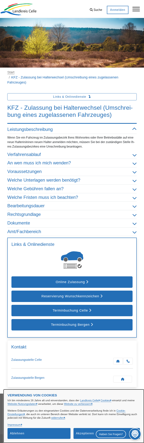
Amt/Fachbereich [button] (24, 231)
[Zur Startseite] (18, 9)
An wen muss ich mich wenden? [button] (39, 162)
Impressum (14, 424)
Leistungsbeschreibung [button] (30, 129)
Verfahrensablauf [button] (24, 154)
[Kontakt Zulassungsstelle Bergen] (122, 379)
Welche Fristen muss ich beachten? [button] (42, 197)
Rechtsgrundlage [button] (24, 214)
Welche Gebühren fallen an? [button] (35, 188)
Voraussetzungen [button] (24, 171)
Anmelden (117, 9)
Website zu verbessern (77, 403)
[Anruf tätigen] (128, 361)
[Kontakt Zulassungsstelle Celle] (118, 361)
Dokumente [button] (18, 222)
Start (10, 72)
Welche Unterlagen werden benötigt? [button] (43, 180)
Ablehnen (17, 433)
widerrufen (57, 417)
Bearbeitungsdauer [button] (26, 205)
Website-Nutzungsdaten (22, 403)
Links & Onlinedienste (70, 96)
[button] (96, 8)
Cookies (105, 400)
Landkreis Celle (89, 400)
